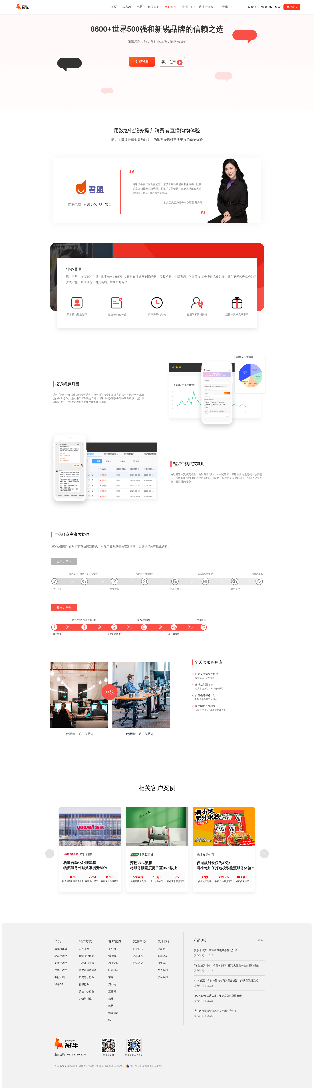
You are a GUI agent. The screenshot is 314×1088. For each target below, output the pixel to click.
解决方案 (85, 941)
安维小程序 (61, 963)
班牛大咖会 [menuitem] (206, 6)
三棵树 (112, 991)
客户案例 (114, 941)
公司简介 (163, 948)
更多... (261, 940)
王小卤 (112, 948)
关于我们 (164, 941)
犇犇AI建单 (61, 948)
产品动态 (138, 956)
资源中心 (139, 941)
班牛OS (59, 984)
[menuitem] (127, 7)
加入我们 (163, 970)
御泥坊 (112, 956)
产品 (58, 941)
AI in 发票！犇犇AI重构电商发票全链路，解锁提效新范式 (226, 965)
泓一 (110, 1019)
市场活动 (138, 963)
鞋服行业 (84, 984)
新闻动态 (163, 956)
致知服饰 (113, 1012)
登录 (278, 7)
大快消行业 (85, 998)
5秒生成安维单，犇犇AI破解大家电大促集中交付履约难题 (226, 950)
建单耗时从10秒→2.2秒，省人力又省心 (216, 1010)
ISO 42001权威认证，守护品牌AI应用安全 (218, 980)
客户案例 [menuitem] (170, 6)
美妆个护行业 (86, 991)
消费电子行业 (86, 977)
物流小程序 (61, 956)
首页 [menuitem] (114, 6)
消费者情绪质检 (88, 970)
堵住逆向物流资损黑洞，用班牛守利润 (215, 995)
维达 (110, 998)
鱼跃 (110, 1005)
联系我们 (163, 977)
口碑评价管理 (86, 963)
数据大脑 (60, 977)
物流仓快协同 (86, 956)
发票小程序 (61, 970)
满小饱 (112, 984)
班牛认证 (163, 963)
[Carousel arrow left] (49, 853)
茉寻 (110, 977)
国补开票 (84, 948)
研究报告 (138, 948)
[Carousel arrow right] (264, 853)
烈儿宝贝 (113, 963)
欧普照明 (113, 970)
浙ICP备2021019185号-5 (111, 1066)
